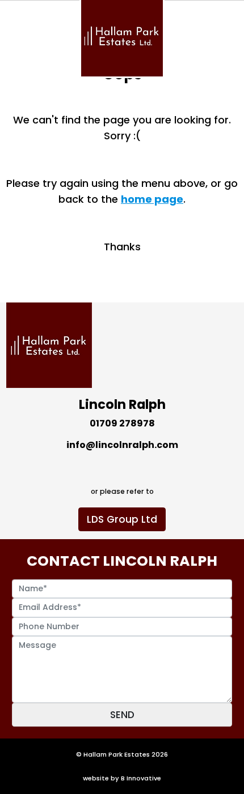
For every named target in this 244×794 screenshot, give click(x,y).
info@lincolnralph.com (122, 444)
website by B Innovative (122, 778)
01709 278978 (122, 423)
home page (152, 199)
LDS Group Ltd (122, 519)
